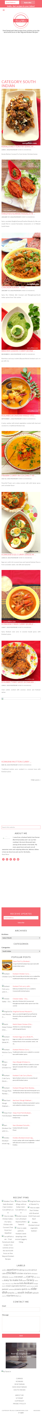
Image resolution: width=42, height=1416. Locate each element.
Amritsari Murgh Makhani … (23, 1100)
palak (36, 1286)
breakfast (33, 1270)
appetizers (12, 1269)
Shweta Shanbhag (24, 150)
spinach (36, 1293)
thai (17, 1296)
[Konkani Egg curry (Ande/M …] (21, 522)
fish (20, 1280)
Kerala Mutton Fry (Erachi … (18, 146)
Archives (5, 934)
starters (10, 1295)
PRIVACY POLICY (19, 1404)
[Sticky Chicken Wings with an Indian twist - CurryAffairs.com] (21, 1207)
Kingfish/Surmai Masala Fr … (18, 213)
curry (30, 1276)
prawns (18, 1289)
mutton (22, 1286)
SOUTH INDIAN (19, 1390)
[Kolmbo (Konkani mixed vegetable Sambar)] (34, 1227)
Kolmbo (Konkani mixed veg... (23, 1138)
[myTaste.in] (6, 1371)
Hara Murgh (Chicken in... (22, 1062)
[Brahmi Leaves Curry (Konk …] (21, 326)
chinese (5, 1277)
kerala (16, 1283)
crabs (24, 1277)
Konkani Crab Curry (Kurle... (23, 1075)
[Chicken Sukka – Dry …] (21, 259)
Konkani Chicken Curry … (22, 974)
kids (21, 1283)
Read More (5, 854)
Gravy (30, 1280)
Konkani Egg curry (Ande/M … (19, 554)
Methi (4, 1286)
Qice (22, 1413)
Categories (6, 947)
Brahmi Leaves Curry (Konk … (18, 351)
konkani (28, 1283)
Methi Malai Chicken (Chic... (23, 1024)
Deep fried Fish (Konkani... (22, 1113)
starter (4, 1296)
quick (24, 1289)
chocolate (11, 1277)
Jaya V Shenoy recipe (8, 1283)
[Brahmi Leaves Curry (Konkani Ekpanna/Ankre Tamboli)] (21, 1221)
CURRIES (19, 1378)
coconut (18, 1276)
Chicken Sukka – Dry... (20, 999)
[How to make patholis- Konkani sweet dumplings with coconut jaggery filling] (21, 1235)
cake (4, 1273)
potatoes (11, 1289)
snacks (11, 1292)
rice (29, 1289)
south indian (25, 1292)
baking (21, 1270)
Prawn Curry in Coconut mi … (19, 475)
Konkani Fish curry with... (22, 986)
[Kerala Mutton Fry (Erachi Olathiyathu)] (21, 117)
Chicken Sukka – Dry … (14, 287)
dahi (35, 1277)
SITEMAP (19, 1398)
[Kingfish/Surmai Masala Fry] (34, 1203)
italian (36, 1280)
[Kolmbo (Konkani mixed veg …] (21, 391)
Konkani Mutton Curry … (16, 761)
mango (36, 1283)
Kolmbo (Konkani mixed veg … (19, 415)
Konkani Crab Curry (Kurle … (18, 624)
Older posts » (36, 780)
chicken (11, 1273)
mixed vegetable (12, 1286)
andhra (4, 1270)
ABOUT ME (19, 1395)
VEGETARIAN (19, 1384)
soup (16, 1293)
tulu (20, 1296)
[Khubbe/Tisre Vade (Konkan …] (21, 661)
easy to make (11, 1280)
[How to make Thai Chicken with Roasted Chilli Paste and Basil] (34, 1213)
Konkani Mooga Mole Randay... (24, 1088)
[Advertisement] (21, 57)
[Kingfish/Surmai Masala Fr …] (21, 186)
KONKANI (19, 1381)
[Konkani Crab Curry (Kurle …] (21, 596)
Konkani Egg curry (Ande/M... (23, 1037)
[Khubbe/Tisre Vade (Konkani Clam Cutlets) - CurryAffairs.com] (8, 1207)
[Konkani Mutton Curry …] (21, 729)
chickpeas (34, 1273)
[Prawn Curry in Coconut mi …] (21, 452)
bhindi (26, 1270)
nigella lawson (30, 1286)
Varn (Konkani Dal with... (21, 1125)
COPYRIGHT (19, 1401)
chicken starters (24, 1273)
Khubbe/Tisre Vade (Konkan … (19, 682)
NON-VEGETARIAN (19, 1387)
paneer (5, 1289)
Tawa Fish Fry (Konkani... (22, 961)
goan (24, 1280)
